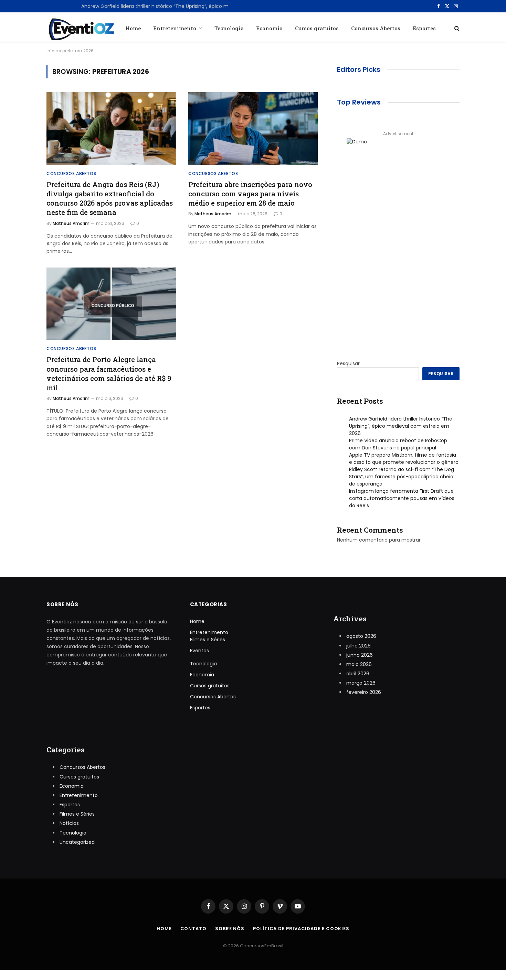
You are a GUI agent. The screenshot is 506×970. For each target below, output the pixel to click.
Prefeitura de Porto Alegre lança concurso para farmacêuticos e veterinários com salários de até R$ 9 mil (108, 373)
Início (52, 51)
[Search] (456, 28)
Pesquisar (348, 363)
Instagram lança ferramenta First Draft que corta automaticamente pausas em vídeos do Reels (401, 498)
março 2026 (361, 682)
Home (133, 28)
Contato (193, 928)
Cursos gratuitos (317, 28)
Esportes (424, 28)
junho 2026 (359, 655)
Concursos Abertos (375, 28)
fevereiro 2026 (363, 692)
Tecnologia (229, 28)
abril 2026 (357, 673)
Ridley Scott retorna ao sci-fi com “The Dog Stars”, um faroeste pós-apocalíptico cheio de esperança (401, 476)
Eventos (199, 650)
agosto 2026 (361, 636)
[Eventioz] (80, 28)
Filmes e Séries (207, 639)
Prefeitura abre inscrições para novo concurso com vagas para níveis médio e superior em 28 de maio (250, 193)
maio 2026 (359, 664)
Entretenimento (174, 28)
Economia (269, 28)
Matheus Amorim (71, 223)
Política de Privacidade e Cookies (301, 928)
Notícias (69, 823)
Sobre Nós (229, 928)
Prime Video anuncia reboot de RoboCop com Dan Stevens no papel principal (158, 6)
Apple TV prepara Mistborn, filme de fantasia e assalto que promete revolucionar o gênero (403, 458)
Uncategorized (77, 842)
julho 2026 (358, 645)
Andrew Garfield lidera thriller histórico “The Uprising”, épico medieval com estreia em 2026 (400, 426)
